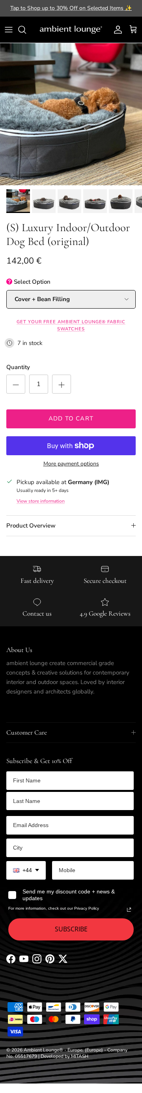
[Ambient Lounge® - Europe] (71, 30)
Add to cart (71, 418)
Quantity (18, 367)
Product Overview (31, 526)
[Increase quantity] (61, 384)
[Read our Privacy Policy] (129, 909)
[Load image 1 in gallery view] (71, 114)
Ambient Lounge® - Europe (53, 1050)
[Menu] (8, 29)
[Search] (26, 29)
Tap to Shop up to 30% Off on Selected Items (71, 8)
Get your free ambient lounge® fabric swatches (71, 325)
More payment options (71, 464)
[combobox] (26, 870)
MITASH (79, 1056)
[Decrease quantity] (15, 384)
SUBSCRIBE (71, 929)
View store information (41, 501)
